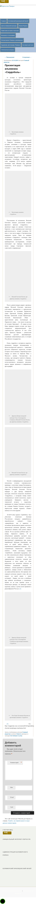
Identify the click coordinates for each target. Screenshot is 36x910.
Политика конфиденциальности (12, 891)
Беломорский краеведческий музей (18, 21)
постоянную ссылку (16, 736)
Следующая (26, 57)
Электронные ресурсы (7, 50)
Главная (3, 21)
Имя (11, 787)
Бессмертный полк (27, 45)
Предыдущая (9, 57)
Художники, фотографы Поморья (10, 45)
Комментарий (16, 762)
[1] (20, 589)
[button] (2, 901)
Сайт (11, 807)
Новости (18, 734)
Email (12, 797)
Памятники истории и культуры (10, 30)
